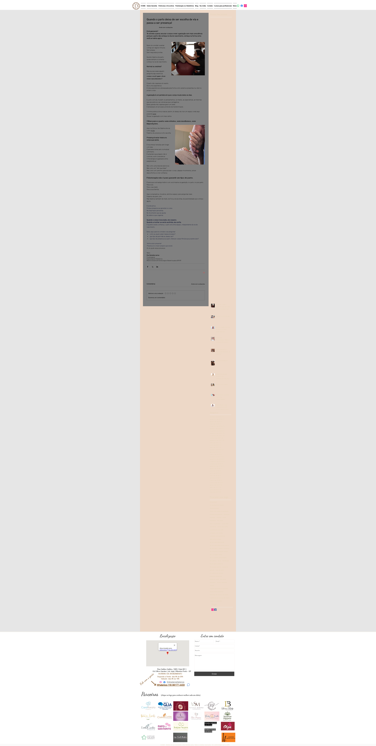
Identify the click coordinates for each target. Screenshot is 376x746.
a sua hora (225, 523)
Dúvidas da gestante (216, 514)
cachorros (213, 526)
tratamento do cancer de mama (220, 598)
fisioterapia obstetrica (216, 564)
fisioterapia (225, 561)
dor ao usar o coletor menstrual (219, 548)
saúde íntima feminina (216, 591)
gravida (212, 570)
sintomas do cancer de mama (219, 594)
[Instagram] (245, 5)
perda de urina (214, 579)
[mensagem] (188, 685)
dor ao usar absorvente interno (219, 545)
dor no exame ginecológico (218, 557)
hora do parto (220, 570)
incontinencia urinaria (216, 573)
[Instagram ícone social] (212, 610)
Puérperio (213, 520)
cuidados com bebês (216, 533)
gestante (225, 567)
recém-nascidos (222, 582)
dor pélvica (213, 561)
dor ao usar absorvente (217, 542)
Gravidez (212, 517)
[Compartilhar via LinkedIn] (157, 267)
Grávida (218, 517)
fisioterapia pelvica (215, 567)
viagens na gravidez (216, 601)
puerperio (213, 582)
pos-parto (223, 579)
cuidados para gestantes (217, 536)
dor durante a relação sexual (219, 551)
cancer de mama (222, 526)
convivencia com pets (216, 530)
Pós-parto (220, 520)
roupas (212, 585)
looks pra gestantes (216, 576)
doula (219, 561)
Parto (224, 517)
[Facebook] (241, 5)
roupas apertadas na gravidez (219, 588)
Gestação (227, 514)
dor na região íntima (216, 554)
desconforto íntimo (215, 539)
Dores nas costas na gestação (219, 511)
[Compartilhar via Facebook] (148, 267)
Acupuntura (213, 502)
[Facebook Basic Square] (215, 610)
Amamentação (214, 508)
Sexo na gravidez (215, 523)
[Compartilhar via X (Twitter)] (152, 267)
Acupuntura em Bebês (217, 505)
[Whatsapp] (238, 5)
